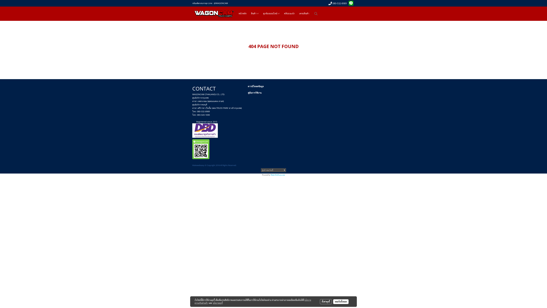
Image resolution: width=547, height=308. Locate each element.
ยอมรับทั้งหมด (341, 301)
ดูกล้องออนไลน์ (270, 13)
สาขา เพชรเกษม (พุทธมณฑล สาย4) (208, 101)
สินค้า (254, 13)
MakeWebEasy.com (278, 175)
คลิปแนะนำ (289, 13)
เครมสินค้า (304, 13)
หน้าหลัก (243, 13)
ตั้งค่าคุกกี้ (326, 301)
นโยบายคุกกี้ (218, 303)
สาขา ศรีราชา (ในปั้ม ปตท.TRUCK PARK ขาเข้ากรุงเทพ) (217, 108)
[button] (316, 13)
